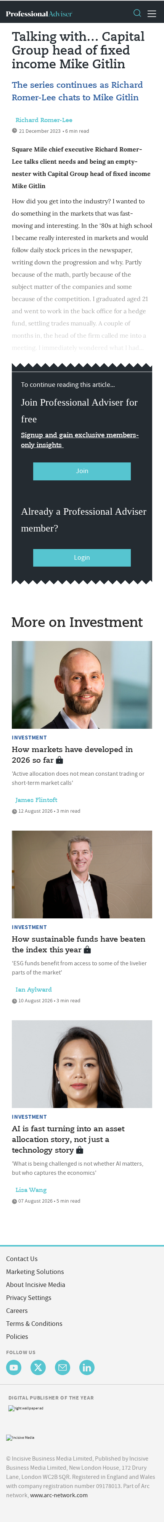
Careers (17, 1310)
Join (82, 471)
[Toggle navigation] (149, 14)
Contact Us (22, 1259)
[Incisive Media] (20, 1436)
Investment (29, 737)
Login (82, 557)
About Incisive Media (35, 1284)
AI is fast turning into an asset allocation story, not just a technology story (68, 1140)
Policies (17, 1336)
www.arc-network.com (59, 1495)
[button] (137, 14)
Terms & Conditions (34, 1323)
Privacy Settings (28, 1297)
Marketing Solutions (35, 1272)
